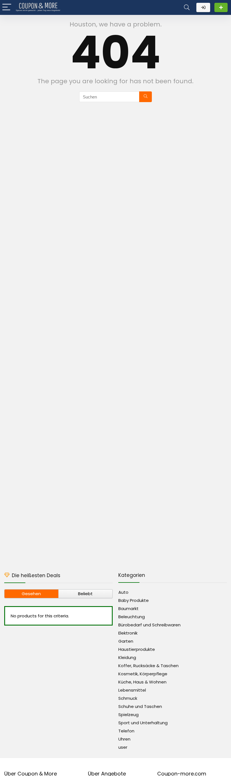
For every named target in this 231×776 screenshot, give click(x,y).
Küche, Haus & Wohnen (142, 682)
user (122, 747)
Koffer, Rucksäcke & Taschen (148, 666)
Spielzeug (128, 714)
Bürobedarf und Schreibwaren (149, 625)
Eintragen (221, 7)
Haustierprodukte (136, 649)
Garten (125, 641)
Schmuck (127, 698)
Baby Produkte (133, 600)
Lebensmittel (132, 690)
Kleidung (127, 657)
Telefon (126, 731)
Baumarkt (128, 608)
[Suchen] (145, 96)
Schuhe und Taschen (140, 706)
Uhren (124, 739)
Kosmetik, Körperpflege (142, 674)
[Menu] (7, 7)
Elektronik (127, 633)
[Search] (187, 7)
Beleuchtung (131, 617)
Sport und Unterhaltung (143, 723)
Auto (123, 592)
